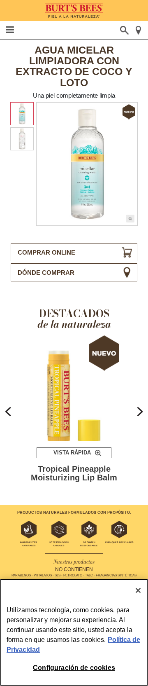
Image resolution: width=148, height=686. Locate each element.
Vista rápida (72, 453)
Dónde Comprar (46, 272)
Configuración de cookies (74, 667)
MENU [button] (10, 29)
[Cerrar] (138, 590)
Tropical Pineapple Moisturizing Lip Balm (74, 473)
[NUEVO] (74, 388)
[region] (74, 632)
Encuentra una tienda (138, 30)
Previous (8, 411)
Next (140, 411)
